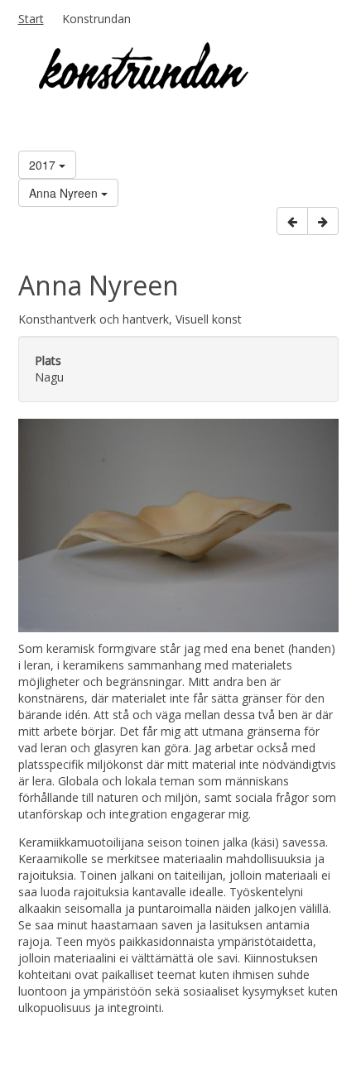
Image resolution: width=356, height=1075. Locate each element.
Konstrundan (96, 18)
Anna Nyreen (65, 193)
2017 (44, 164)
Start (31, 18)
